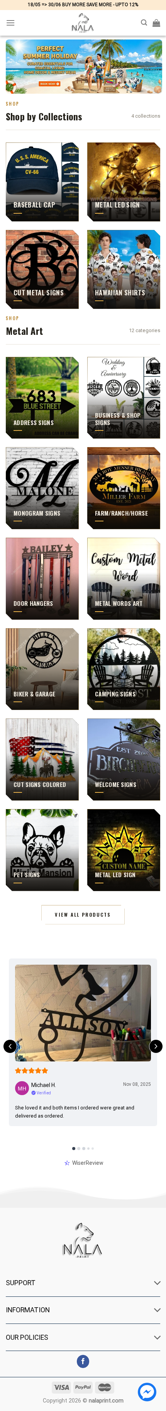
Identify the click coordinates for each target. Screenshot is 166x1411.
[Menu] (10, 22)
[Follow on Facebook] (83, 1361)
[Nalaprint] (83, 23)
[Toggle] (157, 1284)
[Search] (144, 22)
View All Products (83, 914)
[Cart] (156, 22)
